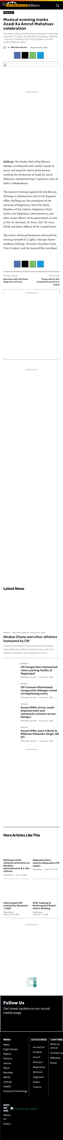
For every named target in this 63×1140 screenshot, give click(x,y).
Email (53, 1062)
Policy (7, 1123)
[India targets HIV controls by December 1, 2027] (16, 891)
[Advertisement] (31, 125)
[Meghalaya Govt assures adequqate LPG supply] (46, 848)
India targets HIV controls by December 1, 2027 (15, 906)
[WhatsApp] (32, 55)
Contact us (56, 1052)
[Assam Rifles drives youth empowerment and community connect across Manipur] (10, 710)
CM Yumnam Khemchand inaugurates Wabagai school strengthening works (39, 690)
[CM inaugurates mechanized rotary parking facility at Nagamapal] (10, 670)
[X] (25, 55)
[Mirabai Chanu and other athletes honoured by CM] (31, 611)
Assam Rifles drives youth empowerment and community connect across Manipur (38, 712)
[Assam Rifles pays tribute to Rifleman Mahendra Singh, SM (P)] (10, 733)
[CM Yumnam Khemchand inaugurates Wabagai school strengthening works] (10, 690)
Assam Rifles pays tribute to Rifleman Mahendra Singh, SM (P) (40, 734)
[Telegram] (40, 55)
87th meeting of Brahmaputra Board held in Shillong (44, 906)
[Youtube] (13, 1022)
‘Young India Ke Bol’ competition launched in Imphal (48, 282)
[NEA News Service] (5, 47)
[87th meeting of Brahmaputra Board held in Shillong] (46, 891)
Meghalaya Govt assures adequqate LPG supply (46, 863)
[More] (48, 55)
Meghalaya (8, 12)
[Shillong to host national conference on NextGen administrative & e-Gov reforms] (16, 848)
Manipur (7, 633)
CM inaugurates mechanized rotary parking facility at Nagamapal (39, 670)
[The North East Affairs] (22, 4)
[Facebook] (17, 55)
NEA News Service (19, 47)
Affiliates (55, 1057)
